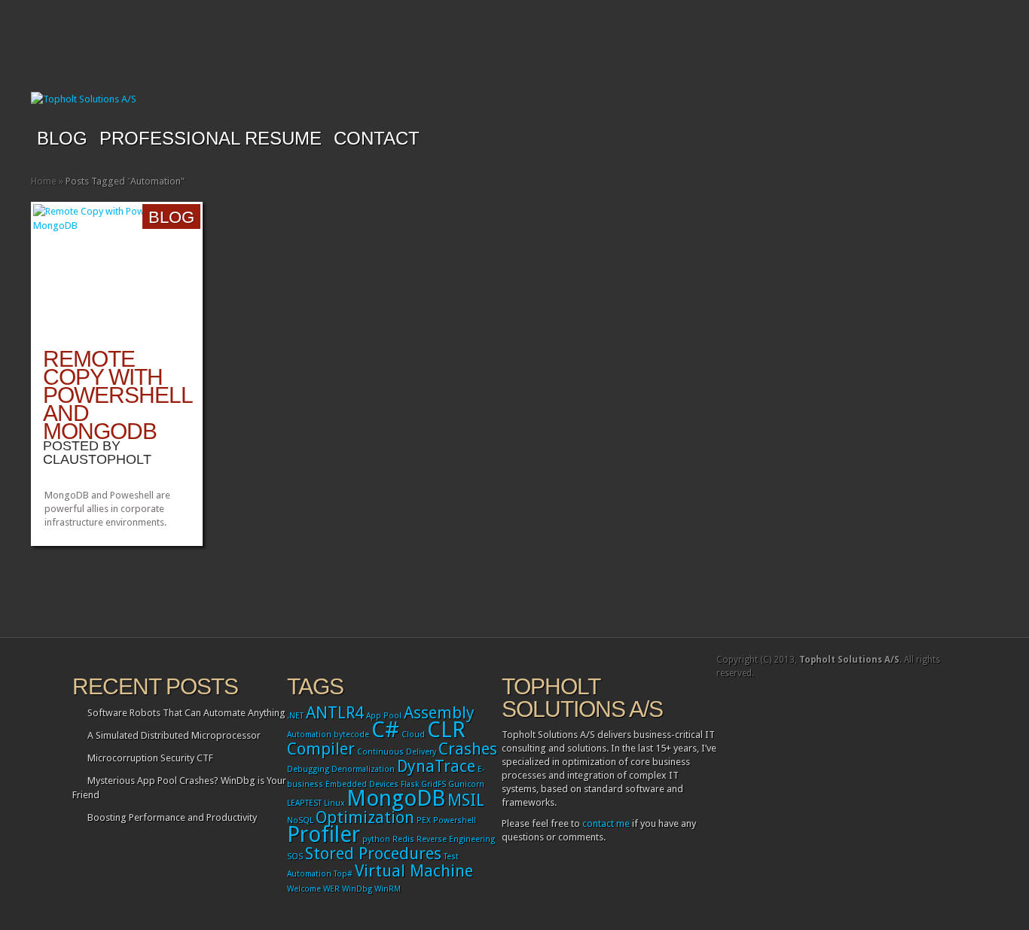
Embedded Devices (361, 784)
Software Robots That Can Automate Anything (186, 712)
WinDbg (357, 889)
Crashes (467, 748)
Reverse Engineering (456, 839)
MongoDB (396, 798)
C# (385, 729)
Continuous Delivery (396, 752)
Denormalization (363, 769)
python (376, 839)
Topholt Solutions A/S (849, 659)
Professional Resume (210, 138)
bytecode (351, 734)
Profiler (323, 834)
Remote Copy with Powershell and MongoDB (117, 395)
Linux (334, 803)
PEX (424, 820)
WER (331, 889)
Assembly (439, 712)
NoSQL (300, 820)
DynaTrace (436, 766)
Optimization (365, 817)
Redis (403, 839)
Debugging (308, 769)
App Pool (384, 716)
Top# (343, 874)
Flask (410, 784)
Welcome (304, 889)
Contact (377, 138)
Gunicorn (466, 784)
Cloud (413, 734)
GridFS (433, 784)
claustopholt (97, 459)
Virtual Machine (414, 870)
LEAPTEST (304, 803)
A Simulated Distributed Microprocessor (174, 735)
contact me (606, 823)
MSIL (465, 800)
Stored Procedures (373, 853)
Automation (309, 734)
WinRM (387, 889)
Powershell (454, 820)
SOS (295, 856)
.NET (295, 716)
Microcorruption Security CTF (150, 758)
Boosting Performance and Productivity (172, 817)
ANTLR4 (335, 712)
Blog (62, 138)
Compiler (321, 748)
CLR (446, 729)
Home (43, 181)
